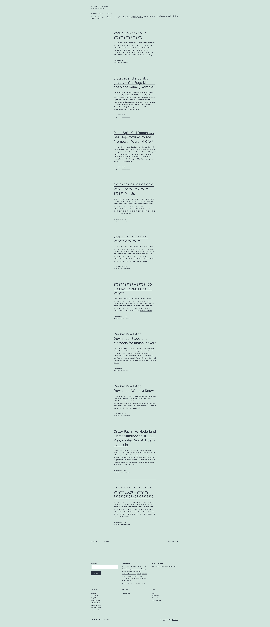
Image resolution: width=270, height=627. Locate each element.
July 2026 (94, 593)
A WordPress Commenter (159, 566)
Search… (94, 563)
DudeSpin (126, 17)
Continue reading (146, 55)
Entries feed (155, 595)
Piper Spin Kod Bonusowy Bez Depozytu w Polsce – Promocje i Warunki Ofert (134, 137)
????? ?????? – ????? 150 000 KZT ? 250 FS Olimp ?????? (133, 288)
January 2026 (95, 602)
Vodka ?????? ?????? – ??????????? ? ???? (134, 566)
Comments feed (156, 598)
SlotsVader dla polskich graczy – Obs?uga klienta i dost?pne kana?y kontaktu (134, 82)
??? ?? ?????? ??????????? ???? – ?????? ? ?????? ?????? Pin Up (134, 189)
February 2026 (95, 600)
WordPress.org (156, 600)
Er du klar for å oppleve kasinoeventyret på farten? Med (105, 17)
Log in (154, 593)
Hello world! (172, 566)
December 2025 (96, 605)
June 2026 (94, 595)
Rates (101, 13)
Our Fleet (94, 13)
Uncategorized (126, 62)
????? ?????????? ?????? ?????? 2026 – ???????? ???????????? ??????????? (133, 492)
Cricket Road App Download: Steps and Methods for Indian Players (135, 338)
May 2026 (94, 598)
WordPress (175, 620)
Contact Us (108, 13)
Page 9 (106, 541)
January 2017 (95, 610)
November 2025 (96, 607)
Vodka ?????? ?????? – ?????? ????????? (133, 583)
